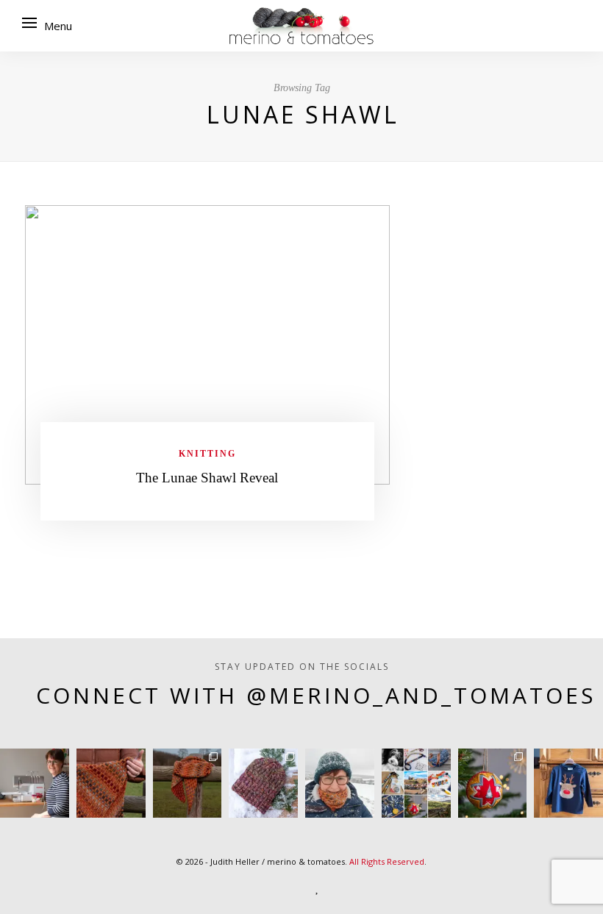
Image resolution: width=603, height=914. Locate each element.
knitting (207, 454)
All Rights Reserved (386, 861)
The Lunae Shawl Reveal (207, 477)
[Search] (576, 26)
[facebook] (223, 887)
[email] (379, 887)
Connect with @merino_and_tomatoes (316, 695)
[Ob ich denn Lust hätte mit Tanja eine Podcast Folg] (34, 783)
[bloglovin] (317, 887)
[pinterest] (288, 887)
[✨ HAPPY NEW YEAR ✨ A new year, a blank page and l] (339, 783)
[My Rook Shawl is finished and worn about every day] (187, 783)
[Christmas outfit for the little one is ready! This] (568, 783)
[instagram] (256, 887)
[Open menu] (29, 23)
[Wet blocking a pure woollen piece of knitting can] (111, 783)
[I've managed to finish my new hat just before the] (263, 783)
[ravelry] (347, 887)
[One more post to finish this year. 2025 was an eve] (416, 783)
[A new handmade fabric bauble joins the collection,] (492, 783)
